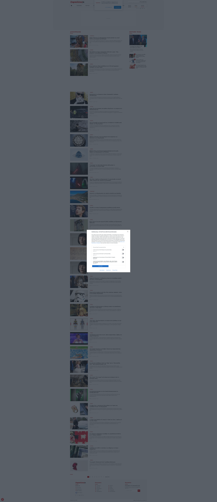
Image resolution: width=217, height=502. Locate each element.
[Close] (128, 232)
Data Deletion (102, 270)
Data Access (108, 270)
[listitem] (108, 247)
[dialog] (108, 251)
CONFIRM (100, 266)
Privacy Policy (114, 270)
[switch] (122, 250)
